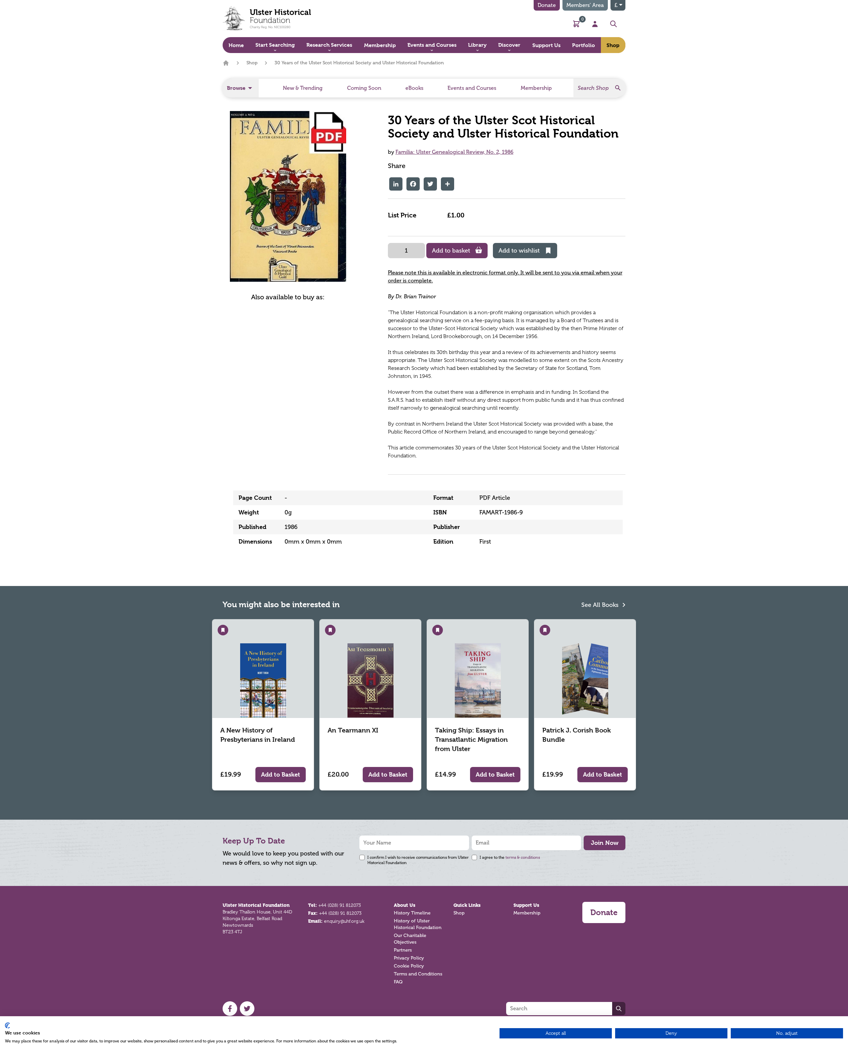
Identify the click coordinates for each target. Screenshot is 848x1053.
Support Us (526, 905)
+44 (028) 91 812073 (339, 905)
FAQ (398, 981)
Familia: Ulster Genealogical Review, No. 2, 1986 (454, 152)
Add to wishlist (519, 250)
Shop (251, 62)
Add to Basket (280, 774)
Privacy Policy (409, 958)
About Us (404, 905)
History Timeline (412, 912)
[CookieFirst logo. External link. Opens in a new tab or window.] (7, 1025)
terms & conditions (522, 857)
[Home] (226, 63)
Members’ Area (585, 5)
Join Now (604, 842)
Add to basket (451, 250)
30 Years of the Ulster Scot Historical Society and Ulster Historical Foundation (359, 62)
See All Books (600, 605)
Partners (403, 950)
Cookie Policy (409, 966)
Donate (547, 5)
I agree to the (510, 857)
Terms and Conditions (418, 973)
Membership (526, 912)
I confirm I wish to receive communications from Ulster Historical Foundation (418, 860)
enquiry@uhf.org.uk (344, 921)
